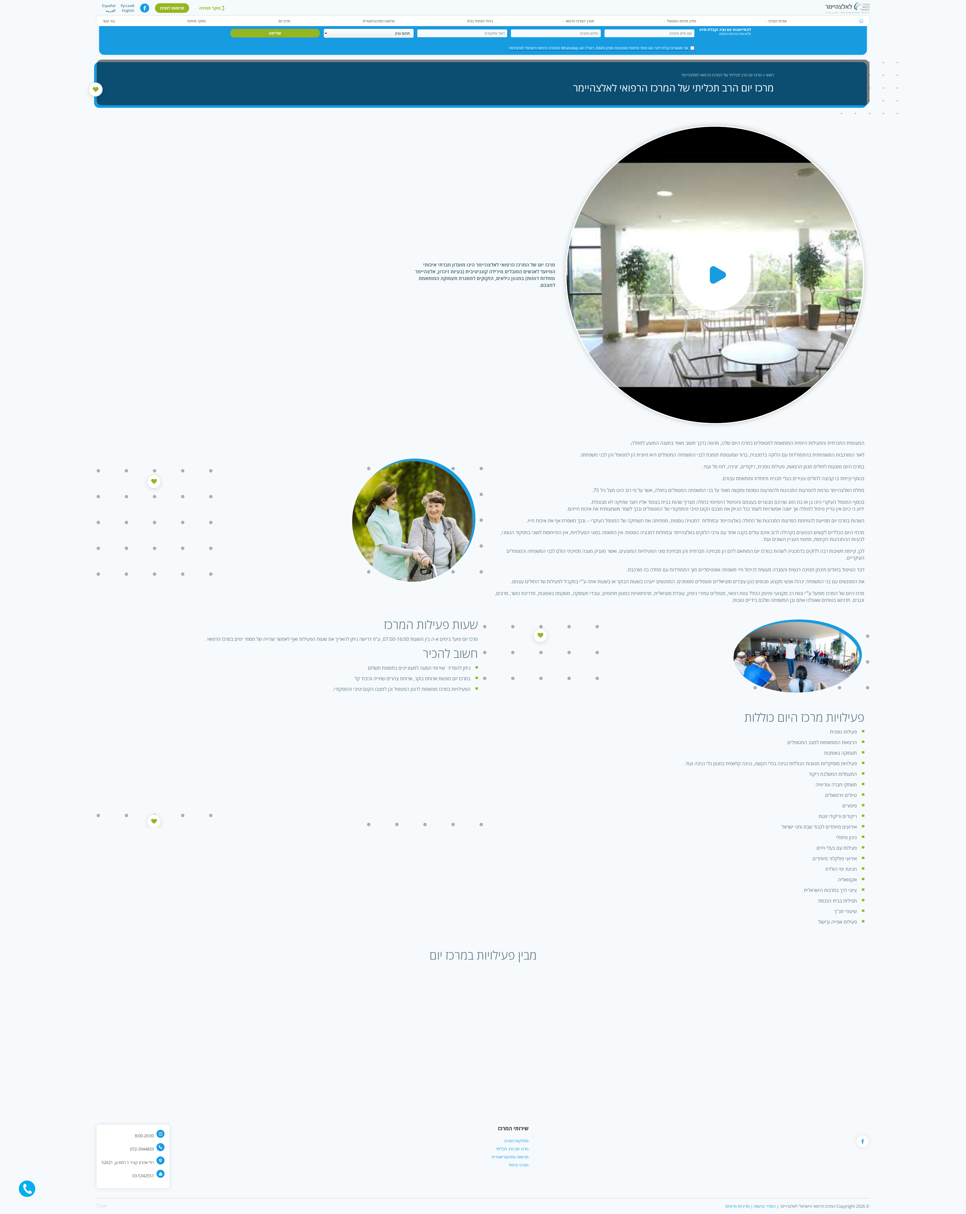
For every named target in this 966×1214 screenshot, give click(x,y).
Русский (127, 5)
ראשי (770, 75)
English (128, 10)
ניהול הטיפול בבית (480, 21)
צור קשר (109, 21)
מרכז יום (284, 21)
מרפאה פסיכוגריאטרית (379, 21)
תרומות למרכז (172, 8)
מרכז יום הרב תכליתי (512, 1149)
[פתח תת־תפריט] (766, 21)
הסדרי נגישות (765, 1206)
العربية (110, 10)
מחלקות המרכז (516, 1141)
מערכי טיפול (519, 1165)
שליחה (275, 33)
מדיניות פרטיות (737, 1206)
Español (108, 5)
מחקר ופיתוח (196, 21)
